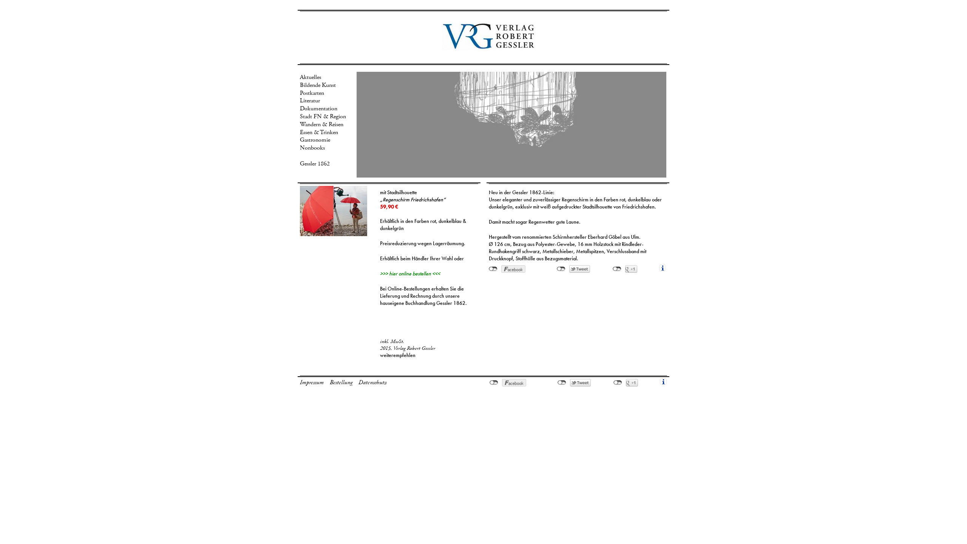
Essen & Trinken (319, 132)
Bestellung (341, 382)
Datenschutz (372, 382)
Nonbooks (312, 148)
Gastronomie (315, 140)
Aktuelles (310, 77)
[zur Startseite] (489, 47)
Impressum (312, 382)
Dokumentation (318, 109)
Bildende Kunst (318, 85)
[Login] (963, 4)
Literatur (310, 101)
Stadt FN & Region (323, 117)
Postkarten (312, 93)
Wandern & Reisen (321, 124)
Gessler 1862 (315, 164)
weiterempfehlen (398, 355)
